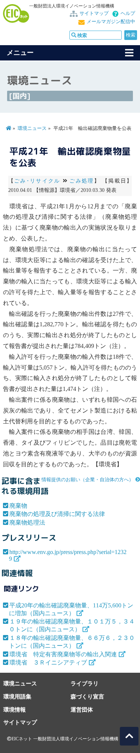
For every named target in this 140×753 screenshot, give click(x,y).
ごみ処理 (81, 181)
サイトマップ (94, 13)
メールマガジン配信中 (111, 21)
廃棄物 (18, 505)
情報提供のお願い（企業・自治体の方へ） (87, 479)
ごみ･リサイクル (37, 181)
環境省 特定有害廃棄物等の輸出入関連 (63, 654)
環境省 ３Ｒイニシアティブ (48, 662)
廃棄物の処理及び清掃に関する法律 (57, 514)
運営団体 (82, 709)
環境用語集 (17, 696)
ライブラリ (85, 683)
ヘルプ (128, 13)
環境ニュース (32, 128)
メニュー (20, 52)
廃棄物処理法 (27, 522)
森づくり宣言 (87, 696)
